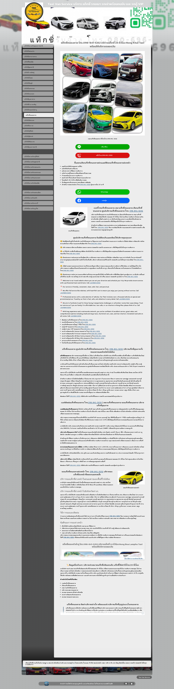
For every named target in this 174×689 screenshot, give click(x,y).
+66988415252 (95, 283)
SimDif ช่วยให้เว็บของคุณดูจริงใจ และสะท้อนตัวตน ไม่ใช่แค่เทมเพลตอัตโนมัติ (86, 684)
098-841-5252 (85, 184)
